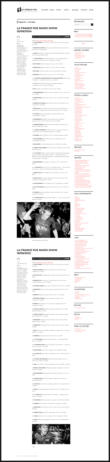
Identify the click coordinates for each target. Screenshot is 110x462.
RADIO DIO (77, 281)
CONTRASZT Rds (78, 108)
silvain (18, 40)
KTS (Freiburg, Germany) (80, 256)
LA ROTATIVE (78, 216)
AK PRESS (77, 317)
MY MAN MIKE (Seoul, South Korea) (82, 180)
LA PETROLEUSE (78, 318)
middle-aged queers (22, 64)
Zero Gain (23, 75)
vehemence (19, 291)
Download (50, 40)
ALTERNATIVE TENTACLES (80, 104)
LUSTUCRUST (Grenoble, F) (80, 330)
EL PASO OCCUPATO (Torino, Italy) (82, 250)
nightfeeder (22, 65)
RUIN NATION (78, 132)
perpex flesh (23, 286)
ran (21, 287)
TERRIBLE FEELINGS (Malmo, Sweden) (83, 187)
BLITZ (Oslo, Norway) (79, 246)
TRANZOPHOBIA (78, 139)
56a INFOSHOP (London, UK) (81, 242)
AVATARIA (77, 291)
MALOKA (77, 124)
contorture (25, 51)
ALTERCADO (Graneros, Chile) (81, 161)
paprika (19, 284)
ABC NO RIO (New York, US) (80, 245)
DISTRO (58, 10)
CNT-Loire (77, 293)
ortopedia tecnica (21, 283)
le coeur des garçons (22, 281)
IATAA (76, 206)
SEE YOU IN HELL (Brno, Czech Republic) (83, 185)
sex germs (23, 71)
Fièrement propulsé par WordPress (30, 455)
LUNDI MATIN (78, 220)
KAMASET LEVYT (78, 120)
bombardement (20, 47)
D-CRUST (77, 71)
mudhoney (25, 282)
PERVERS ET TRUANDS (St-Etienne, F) (83, 183)
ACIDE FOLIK (78, 100)
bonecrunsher (20, 48)
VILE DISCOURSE (78, 87)
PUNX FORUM (78, 58)
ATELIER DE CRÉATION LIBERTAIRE (82, 107)
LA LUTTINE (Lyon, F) (79, 260)
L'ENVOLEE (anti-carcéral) (80, 213)
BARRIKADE (77, 198)
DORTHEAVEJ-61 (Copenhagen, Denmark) (84, 248)
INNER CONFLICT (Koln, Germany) (82, 173)
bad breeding (20, 45)
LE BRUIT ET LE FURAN (80, 55)
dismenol (19, 275)
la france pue (29, 9)
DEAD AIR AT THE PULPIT (80, 72)
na (17, 65)
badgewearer (20, 268)
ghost (24, 276)
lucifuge (24, 61)
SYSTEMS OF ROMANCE (80, 84)
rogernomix (20, 69)
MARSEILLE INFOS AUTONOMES (82, 223)
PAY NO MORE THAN (79, 80)
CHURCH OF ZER (78, 68)
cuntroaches (20, 272)
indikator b (19, 60)
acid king (19, 267)
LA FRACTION (20, 279)
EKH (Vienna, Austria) (79, 249)
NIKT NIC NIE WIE (78, 125)
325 (75, 196)
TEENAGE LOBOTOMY (79, 86)
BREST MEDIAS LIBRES (80, 200)
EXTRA (91, 10)
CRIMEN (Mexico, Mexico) (80, 167)
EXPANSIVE (77, 205)
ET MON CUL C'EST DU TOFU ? (81, 115)
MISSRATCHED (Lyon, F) (80, 179)
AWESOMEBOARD (79, 52)
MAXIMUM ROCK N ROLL (80, 149)
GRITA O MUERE (78, 116)
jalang (24, 60)
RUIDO (76, 82)
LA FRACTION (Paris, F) (79, 177)
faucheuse (24, 275)
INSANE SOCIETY (78, 119)
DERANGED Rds (78, 112)
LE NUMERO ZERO (79, 217)
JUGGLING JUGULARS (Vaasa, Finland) (83, 175)
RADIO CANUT (78, 280)
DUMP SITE (77, 76)
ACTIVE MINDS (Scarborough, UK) (82, 160)
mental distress (21, 63)
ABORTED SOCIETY (79, 99)
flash (18, 276)
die (23, 52)
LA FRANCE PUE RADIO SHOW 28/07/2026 (83, 35)
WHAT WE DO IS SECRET (80, 88)
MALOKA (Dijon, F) (79, 331)
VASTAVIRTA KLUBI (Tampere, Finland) (83, 268)
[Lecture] (33, 36)
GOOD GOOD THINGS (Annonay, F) (82, 169)
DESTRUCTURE (78, 113)
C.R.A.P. (76, 67)
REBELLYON (77, 225)
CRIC (76, 202)
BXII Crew (22, 49)
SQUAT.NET (77, 266)
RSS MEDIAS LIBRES (79, 229)
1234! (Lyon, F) (78, 328)
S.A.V (76, 282)
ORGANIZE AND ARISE (79, 56)
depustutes (19, 52)
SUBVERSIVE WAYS (79, 136)
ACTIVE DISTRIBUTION (79, 101)
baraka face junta (22, 269)
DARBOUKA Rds (78, 111)
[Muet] (65, 36)
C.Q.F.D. (76, 201)
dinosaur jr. (24, 274)
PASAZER (77, 127)
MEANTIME (77, 79)
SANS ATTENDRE (78, 231)
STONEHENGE (78, 135)
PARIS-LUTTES (78, 224)
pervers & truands (21, 67)
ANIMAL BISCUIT (78, 105)
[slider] (68, 36)
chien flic (19, 271)
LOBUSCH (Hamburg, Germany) (81, 264)
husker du (19, 278)
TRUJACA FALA (78, 140)
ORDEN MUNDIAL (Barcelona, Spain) (82, 181)
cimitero (19, 51)
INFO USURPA (78, 54)
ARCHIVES (75, 10)
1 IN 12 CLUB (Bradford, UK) (80, 240)
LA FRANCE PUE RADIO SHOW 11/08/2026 (83, 34)
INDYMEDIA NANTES (79, 209)
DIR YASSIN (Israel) (79, 168)
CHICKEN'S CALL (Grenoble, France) (82, 165)
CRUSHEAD (77, 69)
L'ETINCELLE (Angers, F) (80, 257)
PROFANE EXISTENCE (79, 128)
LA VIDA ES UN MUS (79, 123)
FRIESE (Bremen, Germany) (81, 252)
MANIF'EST (77, 221)
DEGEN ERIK (77, 74)
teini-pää (19, 72)
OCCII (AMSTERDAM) (79, 265)
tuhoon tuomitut (24, 290)
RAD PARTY (77, 151)
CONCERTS (44, 10)
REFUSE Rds (77, 131)
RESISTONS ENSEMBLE (80, 228)
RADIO (52, 10)
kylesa (20, 279)
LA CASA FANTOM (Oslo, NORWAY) (82, 176)
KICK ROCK (77, 121)
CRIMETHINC (78, 204)
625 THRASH (77, 97)
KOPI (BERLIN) (78, 254)
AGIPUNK (77, 103)
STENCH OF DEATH (79, 83)
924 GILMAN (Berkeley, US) (80, 244)
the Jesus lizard (21, 288)
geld (21, 276)
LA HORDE (77, 214)
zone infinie (23, 293)
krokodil (19, 61)
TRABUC (77, 138)
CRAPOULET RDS (78, 109)
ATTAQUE (77, 197)
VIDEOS (66, 10)
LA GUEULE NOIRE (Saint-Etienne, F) (82, 258)
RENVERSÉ (77, 227)
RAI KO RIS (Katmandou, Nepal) (81, 184)
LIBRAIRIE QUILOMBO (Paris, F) (81, 262)
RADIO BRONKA (78, 278)
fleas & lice (20, 59)
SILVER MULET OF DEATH (80, 307)
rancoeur (24, 287)
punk (22, 68)
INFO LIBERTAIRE (78, 210)
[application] (51, 36)
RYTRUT (76, 319)
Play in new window (42, 40)
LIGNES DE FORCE (79, 219)
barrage (25, 270)
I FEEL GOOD (78, 117)
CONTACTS (83, 10)
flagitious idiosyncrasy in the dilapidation (22, 56)
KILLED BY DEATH (79, 78)
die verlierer (21, 52)
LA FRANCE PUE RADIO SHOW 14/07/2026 (83, 36)
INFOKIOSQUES (78, 212)
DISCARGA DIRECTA (79, 75)
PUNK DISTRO (78, 129)
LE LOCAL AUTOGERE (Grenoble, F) (82, 261)
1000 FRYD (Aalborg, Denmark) (81, 241)
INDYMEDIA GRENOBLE (80, 208)
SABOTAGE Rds (78, 133)
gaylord (25, 59)
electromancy (20, 55)
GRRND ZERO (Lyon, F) (79, 253)
